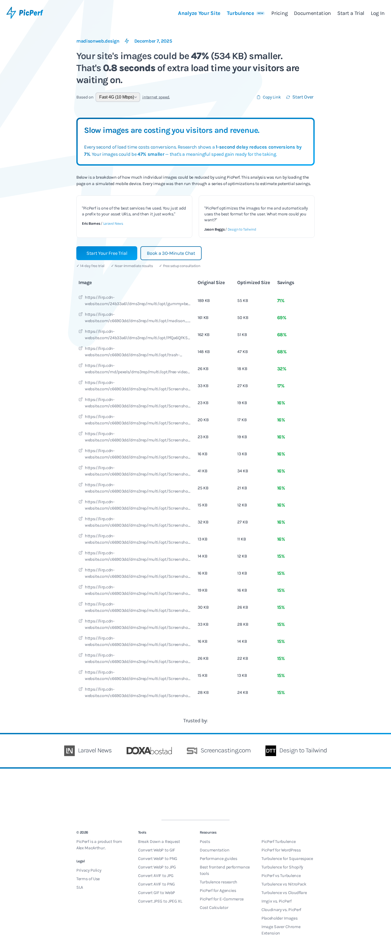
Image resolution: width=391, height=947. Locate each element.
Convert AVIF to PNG (156, 884)
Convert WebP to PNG (157, 858)
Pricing (279, 13)
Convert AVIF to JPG (155, 875)
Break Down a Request (159, 841)
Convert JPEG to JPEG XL (160, 901)
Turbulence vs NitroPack (283, 884)
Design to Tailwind (242, 229)
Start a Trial (350, 13)
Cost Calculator (214, 907)
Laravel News (113, 223)
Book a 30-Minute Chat (171, 253)
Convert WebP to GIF (156, 849)
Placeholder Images (279, 918)
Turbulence (245, 13)
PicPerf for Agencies (218, 890)
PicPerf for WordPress (281, 849)
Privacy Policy (88, 870)
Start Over (303, 97)
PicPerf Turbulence (278, 841)
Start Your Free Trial (106, 253)
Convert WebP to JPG (157, 867)
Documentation (312, 13)
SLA (79, 887)
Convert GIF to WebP (156, 892)
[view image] (80, 298)
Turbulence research (218, 881)
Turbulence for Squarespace (287, 858)
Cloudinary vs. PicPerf (281, 909)
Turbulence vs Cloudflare (284, 892)
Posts (205, 841)
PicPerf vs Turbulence (281, 875)
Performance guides (218, 858)
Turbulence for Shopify (282, 867)
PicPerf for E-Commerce (222, 898)
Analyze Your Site (199, 13)
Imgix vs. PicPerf (276, 901)
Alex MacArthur (90, 847)
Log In (378, 13)
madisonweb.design (97, 41)
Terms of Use (88, 878)
